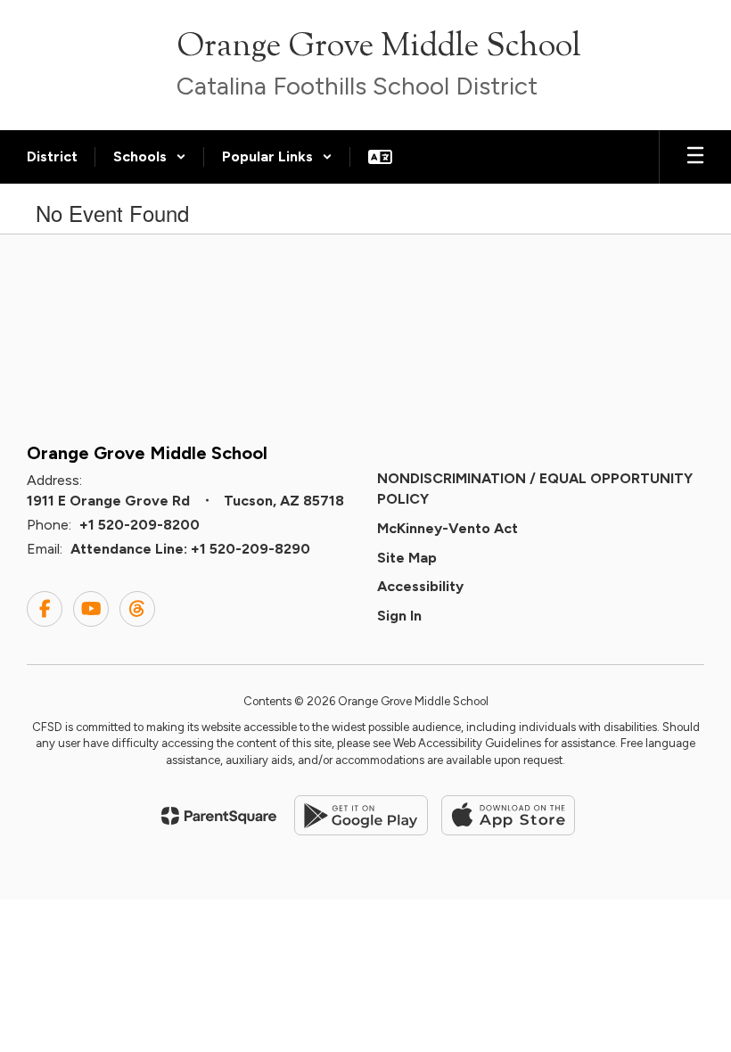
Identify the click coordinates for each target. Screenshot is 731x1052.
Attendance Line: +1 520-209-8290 (190, 548)
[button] (149, 157)
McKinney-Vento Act (447, 528)
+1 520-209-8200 (139, 524)
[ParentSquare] (219, 815)
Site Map (407, 557)
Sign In (399, 615)
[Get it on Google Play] (361, 815)
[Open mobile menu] (695, 157)
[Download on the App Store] (508, 815)
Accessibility (420, 586)
